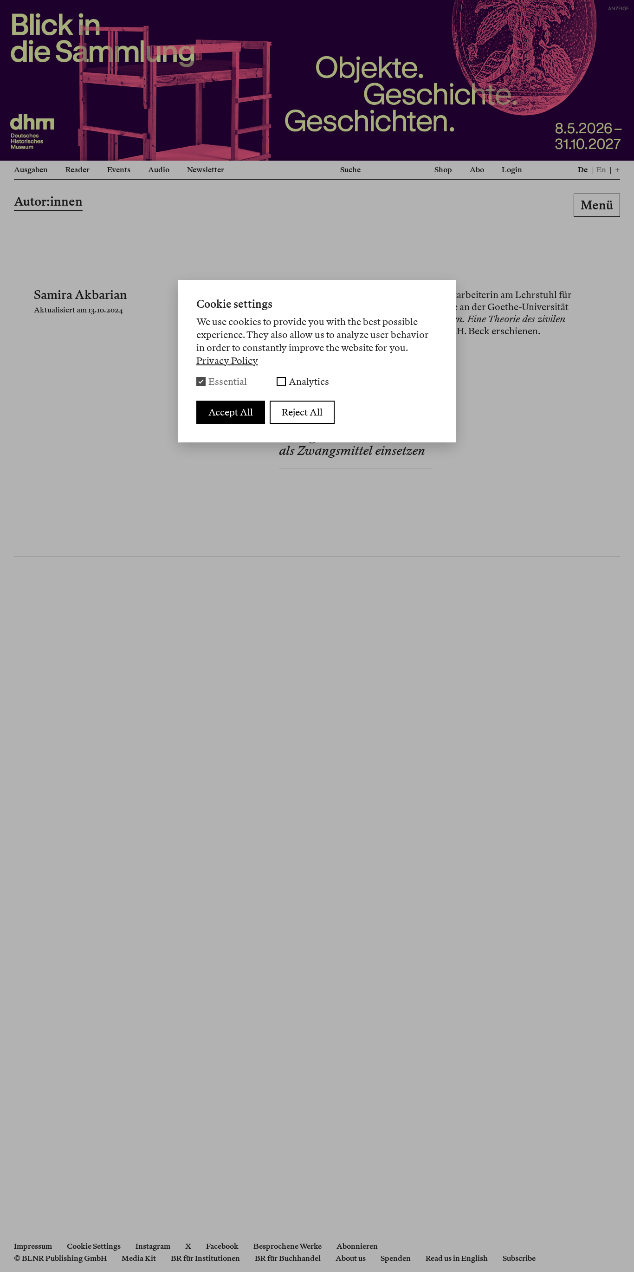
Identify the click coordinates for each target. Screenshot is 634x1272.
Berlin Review (316, 207)
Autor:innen (48, 201)
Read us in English (457, 1258)
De (583, 169)
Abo (477, 169)
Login (512, 169)
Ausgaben (31, 169)
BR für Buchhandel (288, 1258)
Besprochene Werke (287, 1246)
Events (118, 169)
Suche (350, 169)
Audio (158, 169)
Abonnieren (357, 1246)
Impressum (33, 1246)
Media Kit (139, 1258)
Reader (77, 169)
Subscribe (519, 1258)
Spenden (396, 1258)
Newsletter (205, 169)
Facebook (222, 1246)
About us (351, 1258)
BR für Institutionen (205, 1258)
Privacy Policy (227, 360)
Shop (443, 169)
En (601, 169)
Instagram (153, 1246)
